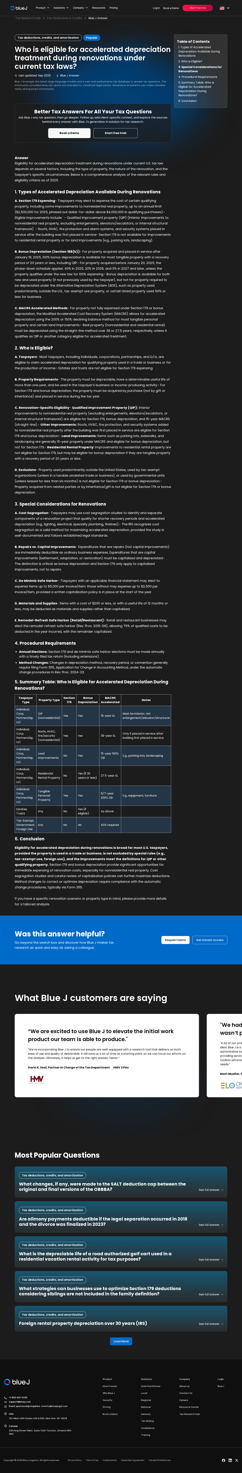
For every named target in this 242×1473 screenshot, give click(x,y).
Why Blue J (109, 1393)
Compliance (147, 1428)
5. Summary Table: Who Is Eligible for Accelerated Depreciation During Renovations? (196, 89)
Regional (146, 1400)
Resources (98, 7)
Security (107, 1400)
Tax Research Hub (189, 1414)
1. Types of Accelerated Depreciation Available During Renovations (199, 51)
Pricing (114, 7)
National (146, 1407)
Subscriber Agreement (132, 1460)
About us (184, 1386)
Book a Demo (171, 8)
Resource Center (189, 1407)
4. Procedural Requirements (197, 77)
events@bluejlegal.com (54, 1406)
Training (145, 1434)
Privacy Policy (74, 1460)
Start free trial (198, 7)
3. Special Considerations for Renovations (200, 69)
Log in (156, 8)
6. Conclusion (187, 101)
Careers (183, 1400)
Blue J (221, 1386)
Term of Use (92, 1460)
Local (144, 1393)
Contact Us (185, 1393)
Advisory (146, 1414)
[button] (42, 8)
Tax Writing (147, 1420)
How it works (110, 1386)
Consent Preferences (159, 1460)
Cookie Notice (110, 1460)
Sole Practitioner (151, 1386)
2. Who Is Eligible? (190, 61)
